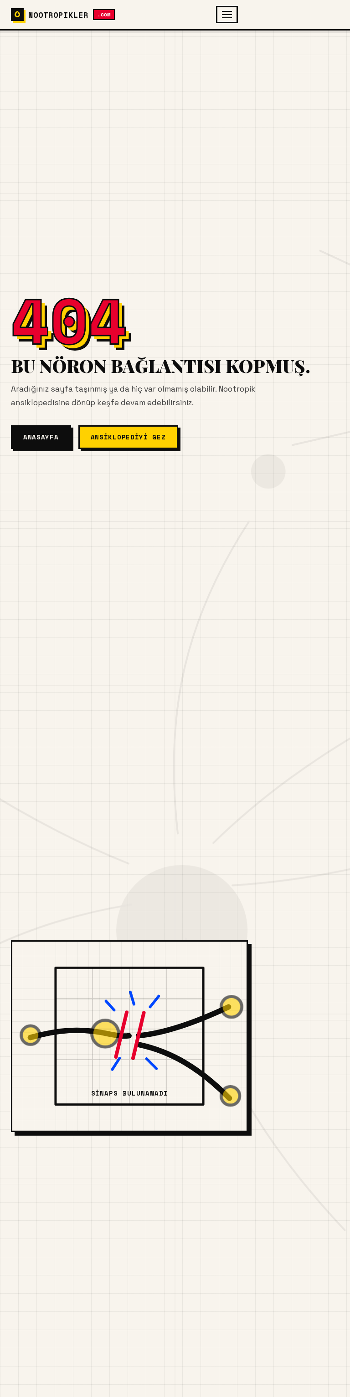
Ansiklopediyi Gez (128, 437)
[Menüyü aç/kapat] (227, 14)
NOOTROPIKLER (69, 14)
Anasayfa (41, 437)
